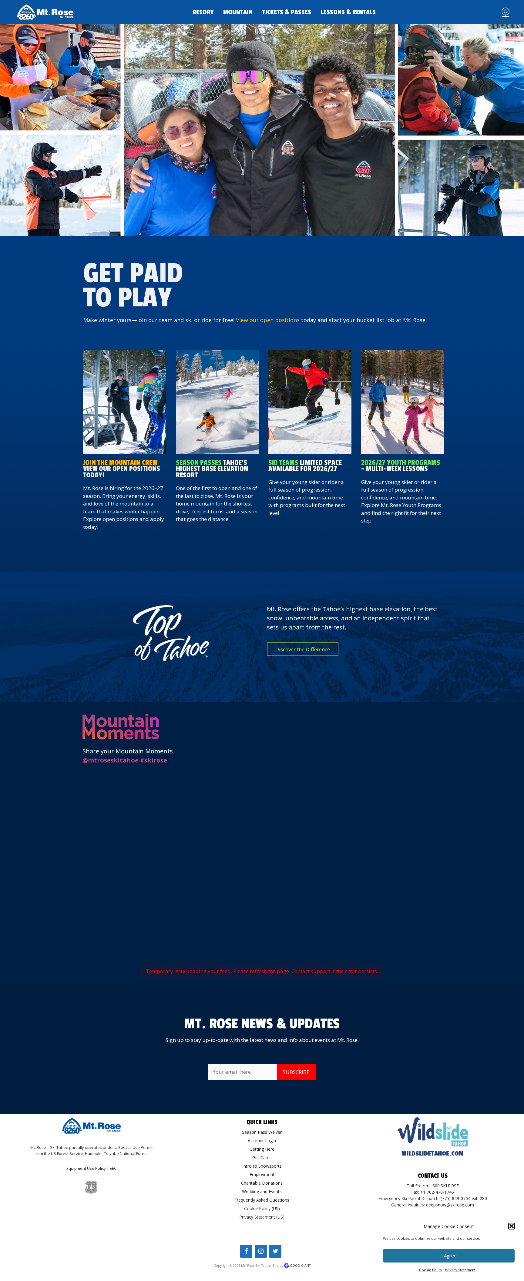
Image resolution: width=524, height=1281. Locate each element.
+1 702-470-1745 (437, 1192)
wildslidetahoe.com (432, 1153)
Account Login (262, 1140)
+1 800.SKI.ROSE (442, 1186)
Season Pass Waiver (262, 1132)
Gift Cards (262, 1157)
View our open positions (268, 320)
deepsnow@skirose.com (450, 1205)
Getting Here (262, 1149)
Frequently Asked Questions (261, 1200)
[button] (512, 1226)
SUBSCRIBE (296, 1072)
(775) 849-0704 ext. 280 (464, 1198)
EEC (113, 1168)
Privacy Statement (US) (261, 1217)
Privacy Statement (460, 1270)
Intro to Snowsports (262, 1166)
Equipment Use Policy (86, 1168)
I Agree (449, 1256)
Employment (262, 1174)
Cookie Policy (430, 1270)
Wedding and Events (262, 1191)
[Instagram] (261, 1251)
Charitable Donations (262, 1183)
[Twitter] (275, 1251)
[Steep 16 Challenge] (217, 402)
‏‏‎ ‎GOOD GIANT (300, 1265)
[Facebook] (246, 1251)
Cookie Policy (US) (262, 1208)
